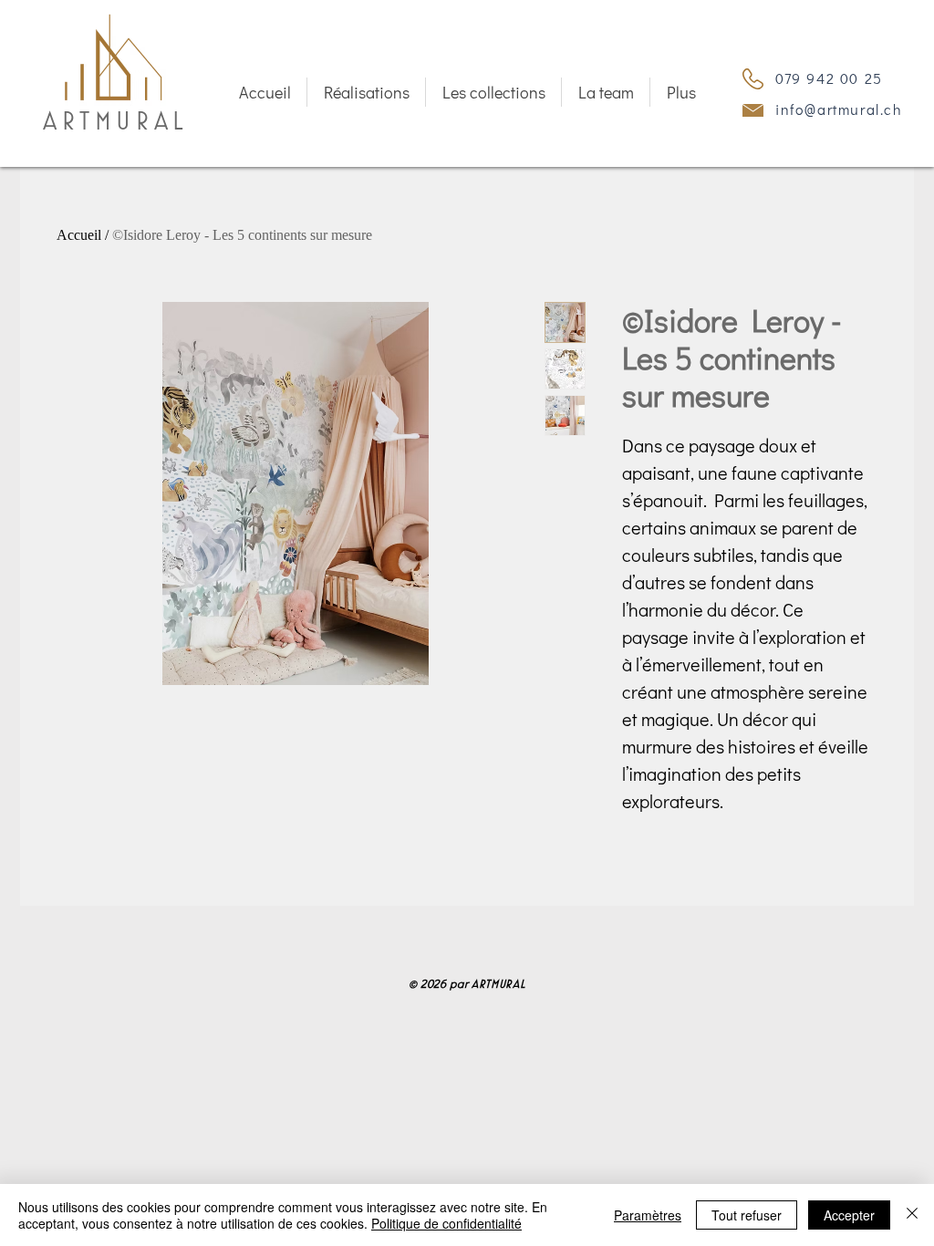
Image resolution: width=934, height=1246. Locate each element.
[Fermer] (912, 1215)
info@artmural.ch (839, 109)
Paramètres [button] (647, 1215)
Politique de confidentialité (446, 1223)
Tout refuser (746, 1215)
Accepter (849, 1215)
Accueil (79, 236)
